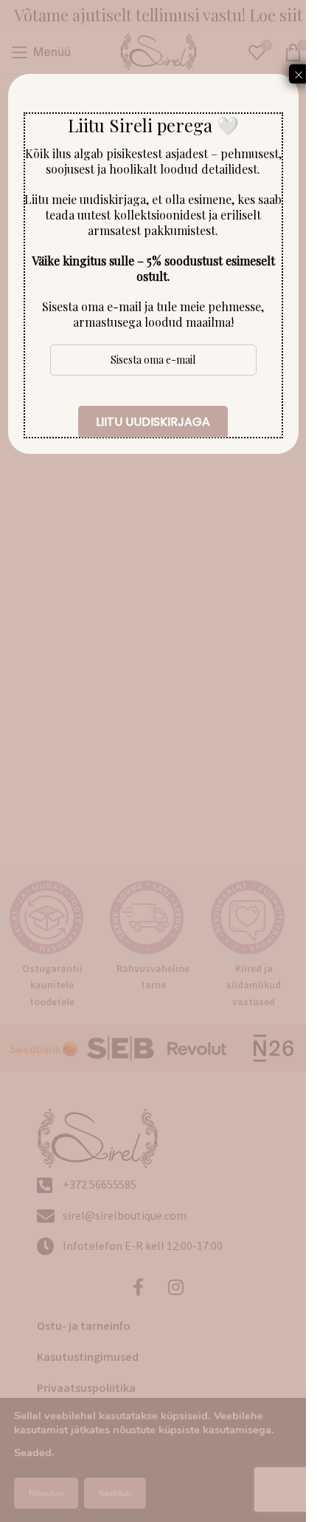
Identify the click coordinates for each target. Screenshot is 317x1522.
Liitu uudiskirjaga (153, 421)
